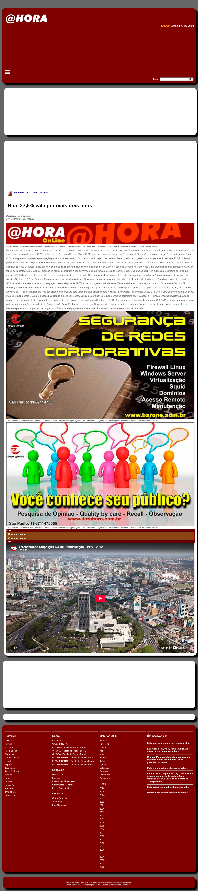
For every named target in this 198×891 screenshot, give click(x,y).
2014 (102, 829)
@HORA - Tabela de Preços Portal (69, 754)
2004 (102, 863)
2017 (102, 819)
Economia (18, 192)
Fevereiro (104, 744)
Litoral (8, 761)
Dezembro (105, 778)
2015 (102, 826)
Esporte (8, 764)
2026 (102, 788)
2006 (102, 857)
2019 (102, 812)
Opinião (8, 740)
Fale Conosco (59, 805)
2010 (102, 843)
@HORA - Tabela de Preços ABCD (69, 747)
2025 (102, 791)
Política (8, 744)
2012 (102, 836)
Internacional (11, 751)
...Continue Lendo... (16, 534)
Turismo (9, 788)
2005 (102, 860)
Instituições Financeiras (63, 781)
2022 (102, 802)
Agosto (103, 764)
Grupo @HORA (59, 744)
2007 (102, 853)
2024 (102, 795)
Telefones (57, 801)
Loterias (56, 778)
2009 (102, 846)
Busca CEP (57, 774)
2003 (102, 867)
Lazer (7, 778)
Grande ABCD (12, 757)
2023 (102, 798)
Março (103, 747)
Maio (102, 754)
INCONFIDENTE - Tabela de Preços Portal (73, 764)
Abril (102, 751)
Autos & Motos (12, 771)
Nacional (9, 747)
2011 (102, 839)
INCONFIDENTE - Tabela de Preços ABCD (73, 757)
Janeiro (103, 740)
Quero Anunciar (60, 798)
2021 (102, 805)
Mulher (8, 774)
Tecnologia (10, 768)
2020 (102, 809)
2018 (102, 815)
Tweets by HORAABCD (15, 717)
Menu (8, 73)
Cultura (8, 781)
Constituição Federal (62, 784)
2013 (102, 832)
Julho (102, 761)
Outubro (104, 771)
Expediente (57, 740)
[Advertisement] (97, 51)
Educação (10, 785)
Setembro (104, 768)
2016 (102, 822)
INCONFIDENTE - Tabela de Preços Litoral (73, 761)
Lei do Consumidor (61, 788)
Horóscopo (10, 795)
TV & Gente (10, 792)
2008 (102, 850)
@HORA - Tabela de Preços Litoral (69, 751)
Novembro (105, 774)
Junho (103, 757)
